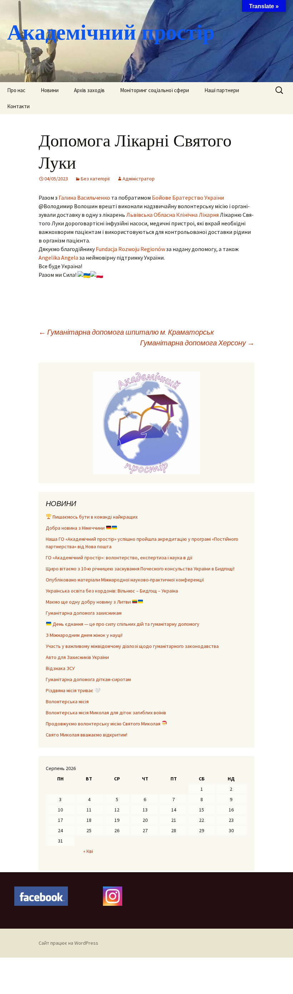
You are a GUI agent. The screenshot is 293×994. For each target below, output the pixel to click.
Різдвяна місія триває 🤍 (73, 690)
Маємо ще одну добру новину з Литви (89, 602)
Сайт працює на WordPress (68, 943)
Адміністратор (139, 178)
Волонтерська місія (67, 701)
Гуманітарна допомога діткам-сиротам (88, 679)
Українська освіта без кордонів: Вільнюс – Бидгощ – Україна (112, 591)
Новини (50, 90)
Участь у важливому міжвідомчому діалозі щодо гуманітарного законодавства (132, 646)
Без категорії (95, 178)
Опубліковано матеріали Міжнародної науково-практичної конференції (125, 579)
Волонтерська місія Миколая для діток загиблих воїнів (106, 712)
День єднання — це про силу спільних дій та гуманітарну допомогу (125, 624)
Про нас (16, 90)
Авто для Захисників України (77, 657)
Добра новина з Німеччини (76, 528)
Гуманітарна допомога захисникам (83, 613)
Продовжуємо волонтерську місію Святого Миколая (104, 723)
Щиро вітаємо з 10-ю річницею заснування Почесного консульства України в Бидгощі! (140, 568)
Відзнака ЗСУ (60, 668)
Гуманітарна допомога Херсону (197, 342)
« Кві (88, 851)
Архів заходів (89, 90)
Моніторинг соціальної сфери (154, 90)
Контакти (18, 106)
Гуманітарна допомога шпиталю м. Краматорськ (126, 332)
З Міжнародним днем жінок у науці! (84, 635)
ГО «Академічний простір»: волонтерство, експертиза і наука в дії (119, 557)
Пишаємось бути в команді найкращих (94, 517)
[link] (84, 197)
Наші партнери (221, 90)
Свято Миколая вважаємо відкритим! (86, 734)
